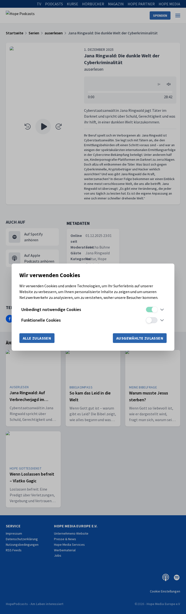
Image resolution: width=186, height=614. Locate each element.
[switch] (151, 309)
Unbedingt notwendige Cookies (51, 309)
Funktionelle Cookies (41, 320)
